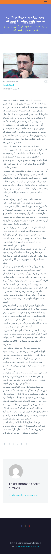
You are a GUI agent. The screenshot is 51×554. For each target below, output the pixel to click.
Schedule (8, 48)
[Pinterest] (13, 444)
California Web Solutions (27, 546)
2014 (5, 30)
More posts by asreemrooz (25, 495)
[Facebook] (5, 444)
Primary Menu (45, 2)
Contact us (8, 66)
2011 (5, 41)
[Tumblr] (17, 444)
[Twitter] (9, 444)
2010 (5, 45)
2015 (5, 27)
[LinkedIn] (22, 444)
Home (6, 6)
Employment (9, 9)
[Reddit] (26, 444)
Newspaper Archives (13, 16)
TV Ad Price (9, 59)
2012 (5, 38)
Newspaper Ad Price (13, 62)
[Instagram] (25, 526)
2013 (5, 34)
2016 (5, 23)
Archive (7, 13)
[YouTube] (29, 526)
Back (5, 20)
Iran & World (9, 85)
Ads (5, 52)
